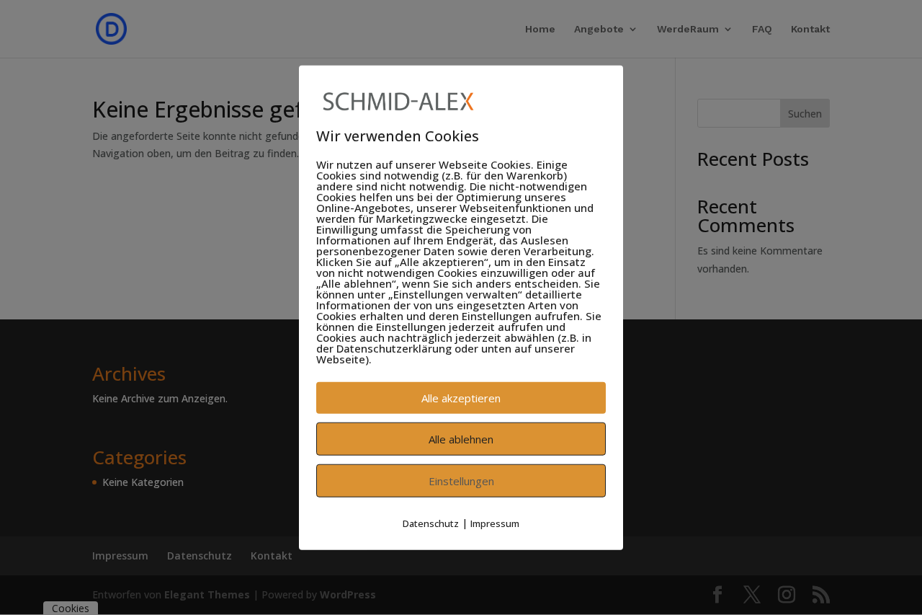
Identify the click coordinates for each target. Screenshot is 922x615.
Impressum (494, 523)
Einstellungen (461, 481)
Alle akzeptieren (461, 398)
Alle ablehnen (461, 439)
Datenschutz (431, 523)
